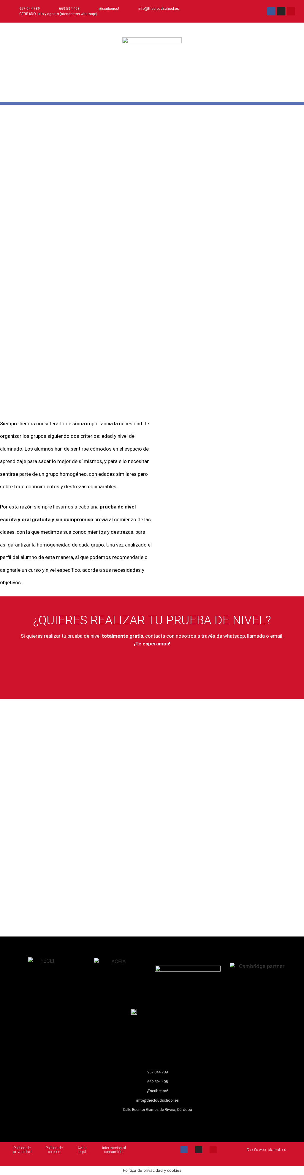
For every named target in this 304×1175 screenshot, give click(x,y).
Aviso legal (81, 1150)
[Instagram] (281, 11)
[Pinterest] (291, 11)
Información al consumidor (114, 1150)
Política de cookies (54, 1150)
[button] (152, 94)
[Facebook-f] (271, 11)
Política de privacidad (22, 1150)
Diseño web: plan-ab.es (266, 1149)
